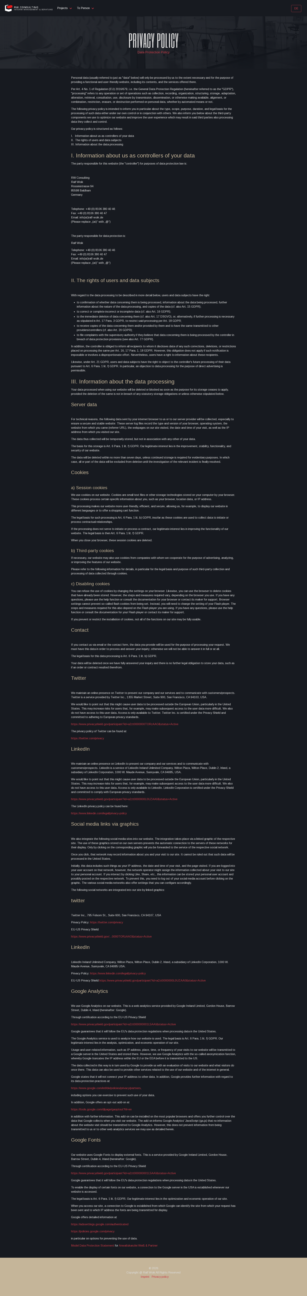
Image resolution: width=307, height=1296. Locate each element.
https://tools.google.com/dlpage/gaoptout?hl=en (101, 1109)
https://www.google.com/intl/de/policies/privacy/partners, (106, 1088)
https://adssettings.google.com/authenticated (99, 1224)
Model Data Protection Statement (92, 1245)
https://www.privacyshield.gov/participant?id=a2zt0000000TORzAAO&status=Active (124, 724)
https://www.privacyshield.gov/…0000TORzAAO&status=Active (111, 936)
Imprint (145, 1276)
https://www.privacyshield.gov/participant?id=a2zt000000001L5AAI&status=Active (123, 1024)
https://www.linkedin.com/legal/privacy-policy (99, 813)
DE (296, 8)
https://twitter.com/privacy (87, 738)
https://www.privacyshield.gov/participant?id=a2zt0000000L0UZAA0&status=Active (124, 799)
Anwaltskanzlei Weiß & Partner (138, 1245)
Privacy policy (160, 1276)
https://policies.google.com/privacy (92, 1231)
